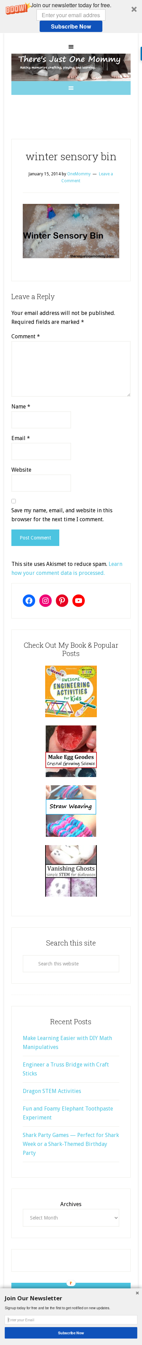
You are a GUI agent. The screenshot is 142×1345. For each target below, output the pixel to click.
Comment (25, 336)
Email (20, 438)
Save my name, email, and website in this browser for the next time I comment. (61, 515)
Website (21, 470)
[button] (71, 16)
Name (20, 406)
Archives (70, 1204)
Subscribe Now (71, 26)
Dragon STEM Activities (52, 1091)
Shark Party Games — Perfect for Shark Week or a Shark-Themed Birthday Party (71, 1144)
